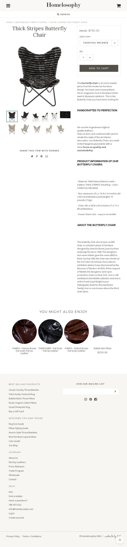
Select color (85, 36)
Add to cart (99, 68)
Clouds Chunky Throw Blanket (24, 390)
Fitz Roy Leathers (17, 462)
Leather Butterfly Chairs (31, 22)
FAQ (11, 492)
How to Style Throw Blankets (23, 432)
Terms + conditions (32, 536)
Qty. (81, 51)
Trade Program (16, 471)
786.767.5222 (15, 505)
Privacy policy (13, 536)
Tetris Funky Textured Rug (22, 394)
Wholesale (14, 475)
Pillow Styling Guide (18, 428)
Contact (12, 479)
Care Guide (14, 441)
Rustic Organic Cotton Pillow (22, 403)
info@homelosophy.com (21, 509)
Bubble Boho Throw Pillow (22, 398)
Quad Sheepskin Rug (19, 407)
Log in (12, 513)
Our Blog (13, 445)
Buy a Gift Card (16, 411)
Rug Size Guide (16, 424)
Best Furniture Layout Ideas (22, 437)
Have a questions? (18, 500)
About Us (13, 458)
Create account (16, 518)
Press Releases (16, 466)
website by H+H (113, 536)
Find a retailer (15, 496)
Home (9, 22)
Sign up (63, 307)
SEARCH (65, 14)
